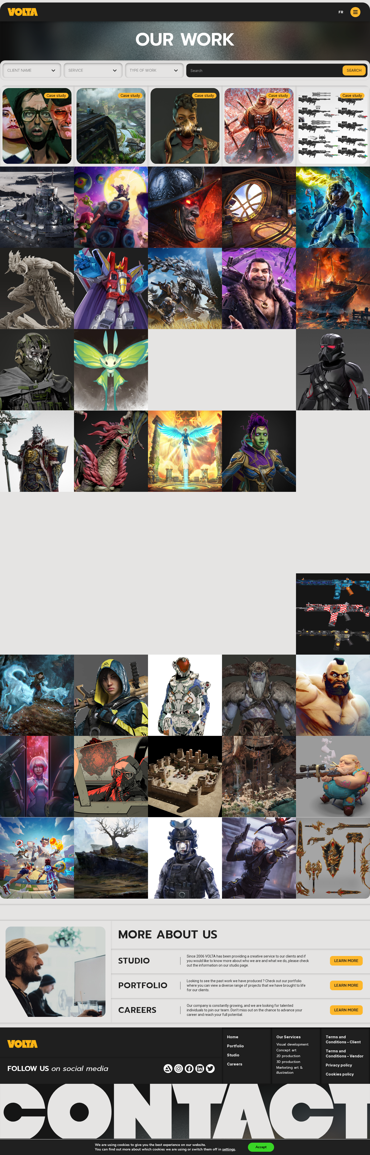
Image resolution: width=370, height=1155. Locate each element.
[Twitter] (210, 1068)
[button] (346, 961)
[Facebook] (189, 1068)
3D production (288, 1061)
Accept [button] (261, 1147)
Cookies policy (340, 1074)
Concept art (286, 1050)
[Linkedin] (199, 1068)
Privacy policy (339, 1065)
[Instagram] (178, 1068)
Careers (234, 1064)
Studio (233, 1055)
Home (232, 1037)
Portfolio (235, 1046)
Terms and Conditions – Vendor (344, 1053)
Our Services (288, 1037)
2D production (288, 1056)
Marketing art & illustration (289, 1070)
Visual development (292, 1044)
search (354, 70)
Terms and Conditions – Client (343, 1039)
